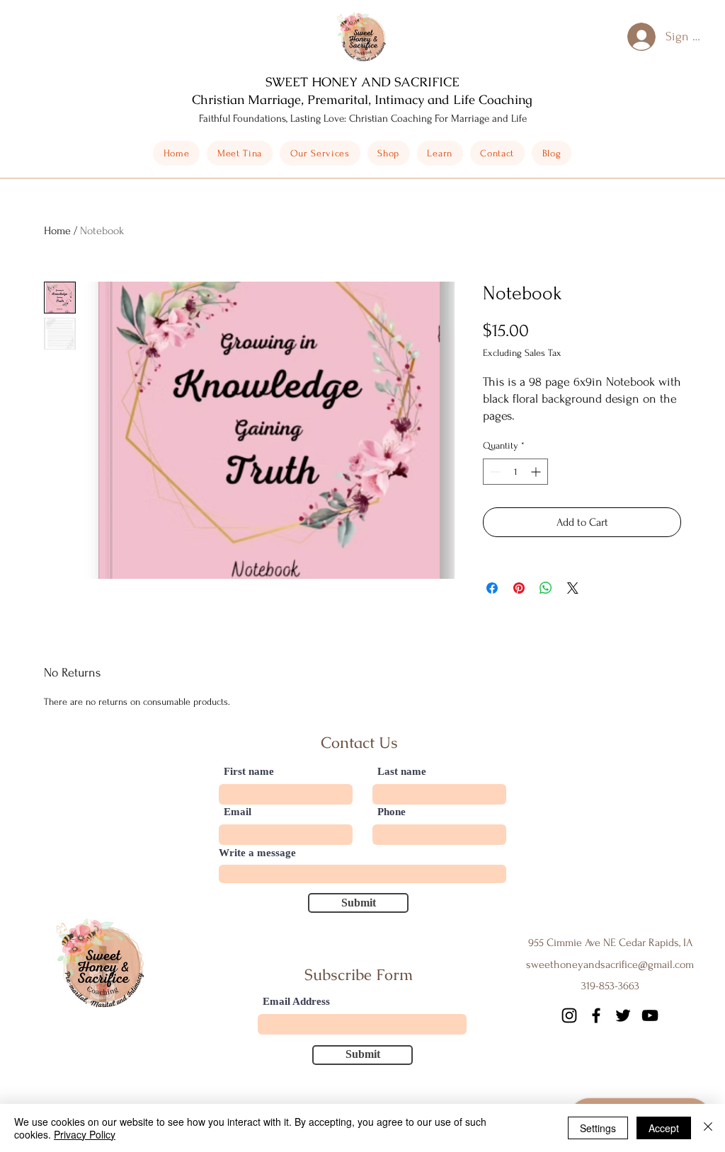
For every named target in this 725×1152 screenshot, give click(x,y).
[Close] (708, 1128)
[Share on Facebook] (492, 588)
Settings (598, 1128)
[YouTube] (650, 1015)
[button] (389, 153)
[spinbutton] (515, 471)
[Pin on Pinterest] (518, 588)
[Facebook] (596, 1015)
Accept (664, 1128)
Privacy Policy (84, 1134)
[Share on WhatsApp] (545, 588)
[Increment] (537, 471)
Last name (401, 771)
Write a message (257, 853)
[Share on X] (572, 588)
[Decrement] (494, 471)
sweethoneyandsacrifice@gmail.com (610, 964)
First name (249, 771)
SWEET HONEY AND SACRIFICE (362, 82)
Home (57, 230)
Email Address (296, 1001)
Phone (391, 812)
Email (237, 812)
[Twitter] (623, 1015)
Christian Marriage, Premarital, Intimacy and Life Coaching (362, 99)
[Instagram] (569, 1015)
